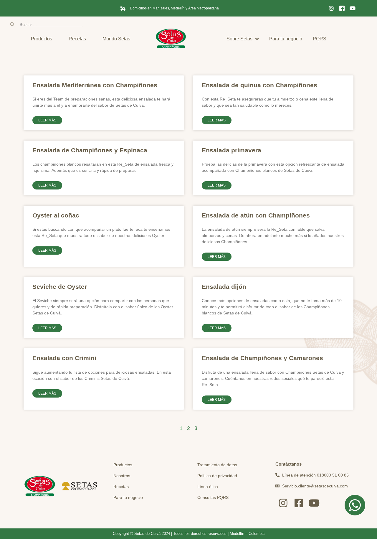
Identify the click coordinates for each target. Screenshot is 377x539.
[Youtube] (352, 8)
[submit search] (13, 24)
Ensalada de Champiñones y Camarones (262, 358)
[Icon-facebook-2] (342, 8)
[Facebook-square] (299, 503)
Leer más (47, 120)
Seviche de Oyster (59, 286)
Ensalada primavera (231, 150)
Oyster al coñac (55, 215)
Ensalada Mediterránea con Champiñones (94, 85)
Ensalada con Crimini (64, 358)
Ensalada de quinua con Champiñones (259, 85)
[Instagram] (331, 8)
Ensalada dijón (224, 286)
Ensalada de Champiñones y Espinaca (89, 150)
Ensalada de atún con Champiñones (256, 215)
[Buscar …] (51, 24)
